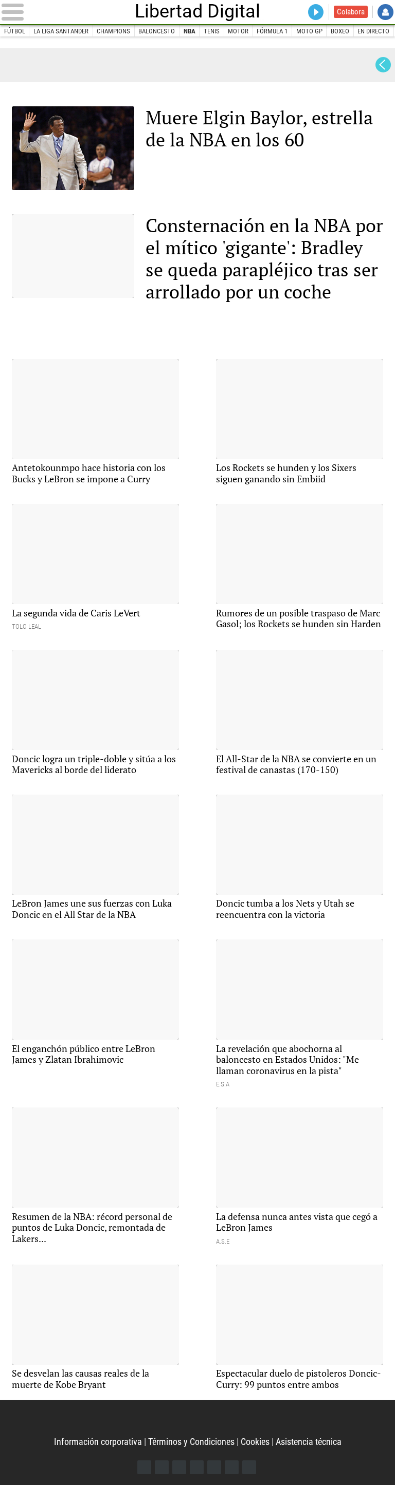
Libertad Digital (197, 12)
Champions (113, 31)
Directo (316, 12)
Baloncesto (156, 31)
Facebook (144, 1467)
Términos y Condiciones (191, 1441)
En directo (373, 31)
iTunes (249, 1467)
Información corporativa (98, 1441)
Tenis (212, 31)
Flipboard (214, 1467)
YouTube (197, 1467)
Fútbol (14, 31)
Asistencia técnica (309, 1441)
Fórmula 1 (272, 31)
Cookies (255, 1441)
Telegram (232, 1467)
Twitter (162, 1467)
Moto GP (309, 31)
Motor (238, 31)
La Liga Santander (60, 31)
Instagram (179, 1467)
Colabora (351, 11)
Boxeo (340, 31)
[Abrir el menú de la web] (65, 12)
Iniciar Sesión (385, 12)
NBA (189, 31)
